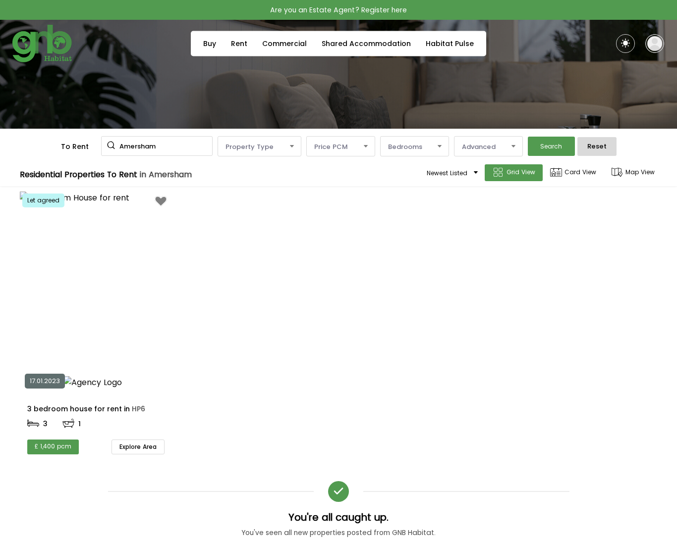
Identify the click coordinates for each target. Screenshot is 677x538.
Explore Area (138, 446)
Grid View (521, 172)
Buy (209, 44)
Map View (640, 172)
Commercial (284, 44)
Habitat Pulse (450, 44)
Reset (597, 146)
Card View (580, 172)
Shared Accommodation (366, 44)
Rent (239, 44)
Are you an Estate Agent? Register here (338, 10)
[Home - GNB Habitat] (42, 43)
